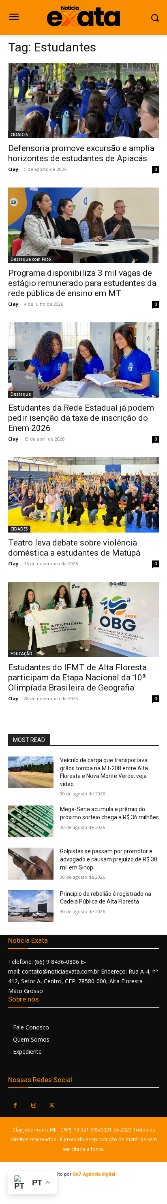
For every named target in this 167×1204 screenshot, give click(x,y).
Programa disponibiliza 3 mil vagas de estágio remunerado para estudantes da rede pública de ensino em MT (82, 283)
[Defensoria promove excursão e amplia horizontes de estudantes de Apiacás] (83, 100)
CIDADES (19, 134)
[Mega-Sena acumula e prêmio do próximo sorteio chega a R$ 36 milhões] (31, 821)
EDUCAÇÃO (21, 653)
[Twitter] (52, 1105)
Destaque (21, 394)
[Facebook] (15, 1105)
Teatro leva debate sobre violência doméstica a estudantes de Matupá (74, 548)
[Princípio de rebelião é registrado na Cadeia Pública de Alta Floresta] (31, 906)
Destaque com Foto (31, 259)
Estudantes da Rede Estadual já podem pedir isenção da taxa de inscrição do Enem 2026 (81, 418)
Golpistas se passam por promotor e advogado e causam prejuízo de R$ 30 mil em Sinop (108, 859)
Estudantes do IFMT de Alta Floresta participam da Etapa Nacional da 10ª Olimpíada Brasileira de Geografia (77, 678)
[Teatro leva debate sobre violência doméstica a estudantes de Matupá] (83, 495)
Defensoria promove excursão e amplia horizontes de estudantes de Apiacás (81, 153)
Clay (13, 169)
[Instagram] (33, 1105)
